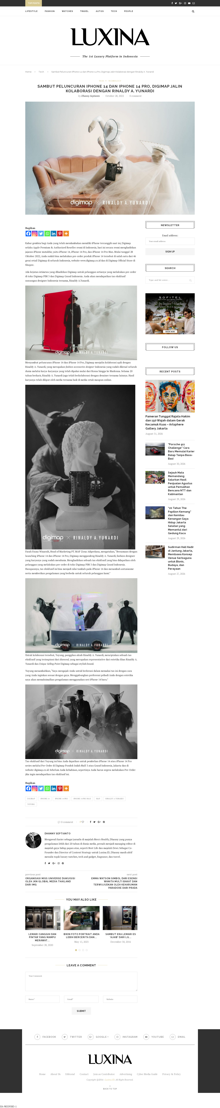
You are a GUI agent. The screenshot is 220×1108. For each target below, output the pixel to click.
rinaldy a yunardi (114, 799)
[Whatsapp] (47, 233)
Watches (67, 11)
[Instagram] (35, 233)
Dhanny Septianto (90, 95)
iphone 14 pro (61, 799)
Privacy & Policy (171, 1074)
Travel (84, 11)
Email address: (170, 235)
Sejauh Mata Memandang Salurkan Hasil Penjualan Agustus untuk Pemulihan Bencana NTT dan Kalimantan (180, 483)
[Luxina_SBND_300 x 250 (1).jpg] (170, 313)
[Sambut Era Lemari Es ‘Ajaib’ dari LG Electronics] (121, 918)
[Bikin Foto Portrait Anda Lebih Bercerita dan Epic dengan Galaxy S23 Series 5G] (82, 918)
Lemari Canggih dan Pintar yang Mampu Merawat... (42, 937)
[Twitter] (41, 233)
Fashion (50, 11)
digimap (31, 799)
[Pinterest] (60, 233)
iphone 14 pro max (82, 799)
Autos (100, 11)
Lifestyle (31, 11)
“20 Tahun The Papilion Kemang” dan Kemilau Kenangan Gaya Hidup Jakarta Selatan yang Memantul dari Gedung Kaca (179, 520)
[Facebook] (28, 233)
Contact (84, 1074)
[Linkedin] (53, 233)
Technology (114, 81)
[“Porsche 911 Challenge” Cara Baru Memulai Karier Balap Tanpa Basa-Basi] (155, 449)
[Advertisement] (75, 1100)
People (128, 11)
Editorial (70, 1074)
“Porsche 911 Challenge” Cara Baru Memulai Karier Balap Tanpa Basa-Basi (181, 451)
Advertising (126, 1074)
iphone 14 (44, 799)
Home (28, 72)
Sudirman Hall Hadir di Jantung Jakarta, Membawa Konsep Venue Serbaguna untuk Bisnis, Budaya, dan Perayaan (181, 558)
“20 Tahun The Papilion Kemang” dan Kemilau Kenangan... (78, 4)
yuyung (31, 804)
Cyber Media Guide (147, 1074)
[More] (66, 233)
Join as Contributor (104, 1074)
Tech (114, 11)
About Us (55, 1074)
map (98, 799)
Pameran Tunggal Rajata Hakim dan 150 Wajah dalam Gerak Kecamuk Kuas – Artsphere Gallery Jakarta (167, 422)
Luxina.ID (110, 1079)
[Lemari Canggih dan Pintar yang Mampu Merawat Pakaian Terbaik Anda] (42, 918)
